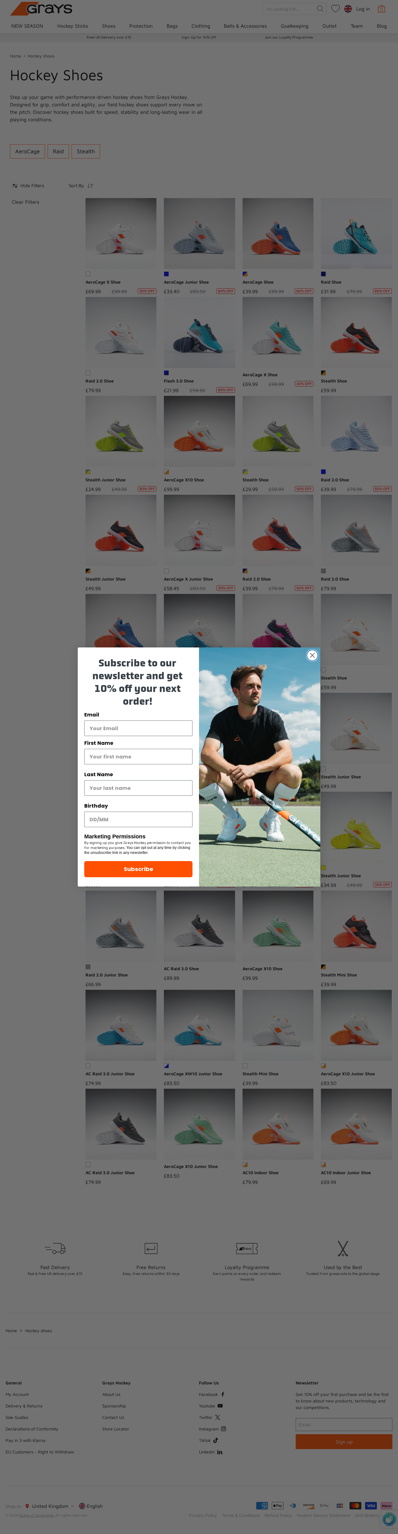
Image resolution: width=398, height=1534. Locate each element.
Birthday (96, 805)
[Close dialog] (312, 655)
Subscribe (138, 869)
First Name (98, 743)
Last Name (98, 774)
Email (91, 714)
